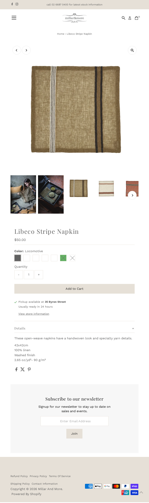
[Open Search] (123, 18)
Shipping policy (20, 483)
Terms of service (60, 476)
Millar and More (50, 489)
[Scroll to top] (141, 492)
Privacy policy (38, 476)
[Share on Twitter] (23, 370)
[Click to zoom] (132, 50)
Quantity (20, 266)
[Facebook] (12, 4)
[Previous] (16, 50)
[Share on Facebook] (16, 370)
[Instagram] (17, 4)
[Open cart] (136, 18)
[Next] (26, 50)
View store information (33, 313)
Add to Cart (74, 289)
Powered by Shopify (26, 494)
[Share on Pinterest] (29, 370)
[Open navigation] (13, 18)
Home (60, 33)
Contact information (45, 483)
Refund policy (19, 476)
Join (74, 433)
